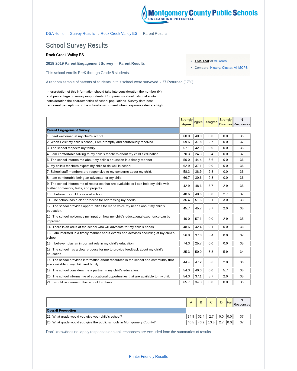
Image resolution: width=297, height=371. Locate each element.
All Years (220, 61)
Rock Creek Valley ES (119, 34)
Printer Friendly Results (148, 356)
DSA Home (55, 34)
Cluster (227, 67)
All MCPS (241, 67)
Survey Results (82, 34)
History (215, 67)
